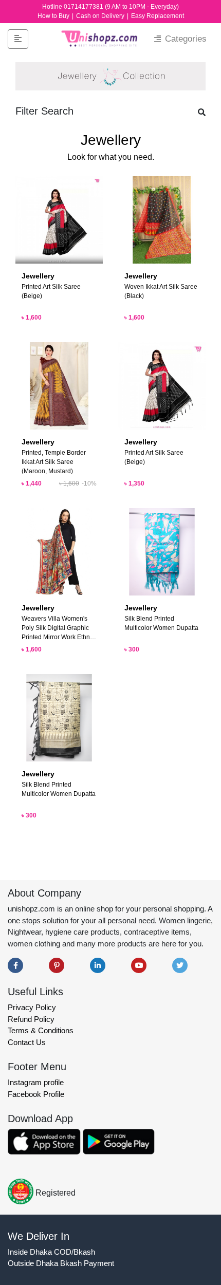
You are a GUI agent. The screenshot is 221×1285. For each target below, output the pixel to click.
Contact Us (27, 1042)
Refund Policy (31, 1019)
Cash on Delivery (101, 16)
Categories (184, 39)
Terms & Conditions (40, 1030)
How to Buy (54, 16)
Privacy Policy (32, 1007)
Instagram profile (36, 1082)
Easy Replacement (157, 16)
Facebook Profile (36, 1094)
